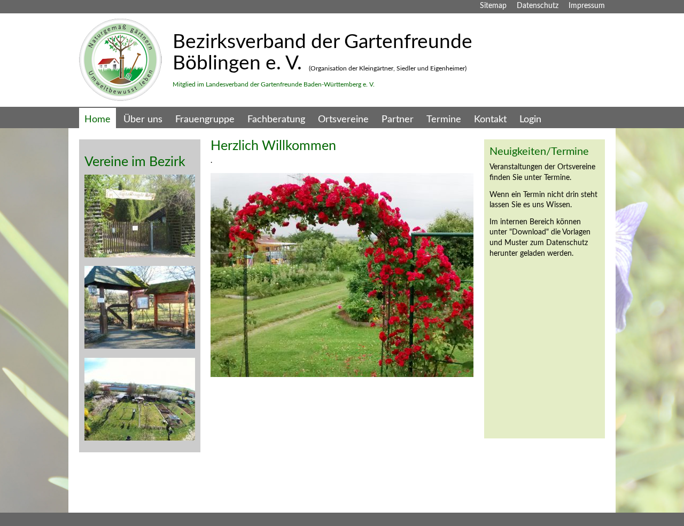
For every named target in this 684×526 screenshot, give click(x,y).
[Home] (120, 99)
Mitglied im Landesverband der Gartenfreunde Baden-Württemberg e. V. (274, 84)
